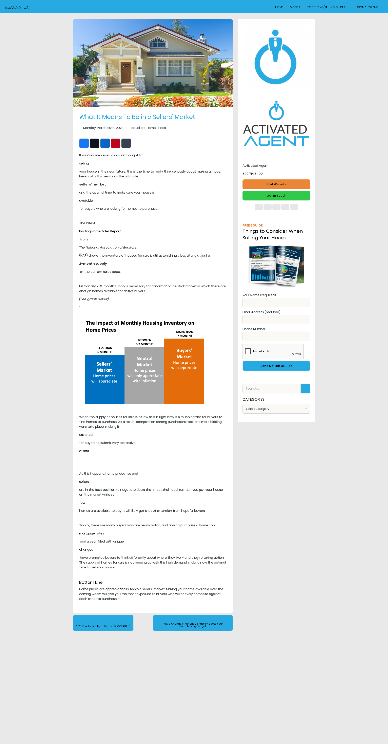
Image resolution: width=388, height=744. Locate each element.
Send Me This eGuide (276, 366)
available (86, 200)
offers (84, 451)
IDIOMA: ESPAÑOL (368, 7)
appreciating (115, 589)
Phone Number (254, 329)
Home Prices (156, 127)
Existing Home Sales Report (100, 231)
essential (86, 434)
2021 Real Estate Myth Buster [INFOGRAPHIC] (103, 626)
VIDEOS (295, 7)
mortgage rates (91, 533)
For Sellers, (138, 127)
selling (84, 163)
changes (86, 549)
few (82, 502)
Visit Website (277, 184)
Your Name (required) (259, 295)
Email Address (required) (261, 312)
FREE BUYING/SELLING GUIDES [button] (326, 7)
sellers (84, 481)
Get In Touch (276, 196)
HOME (279, 7)
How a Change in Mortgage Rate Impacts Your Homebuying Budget (193, 625)
